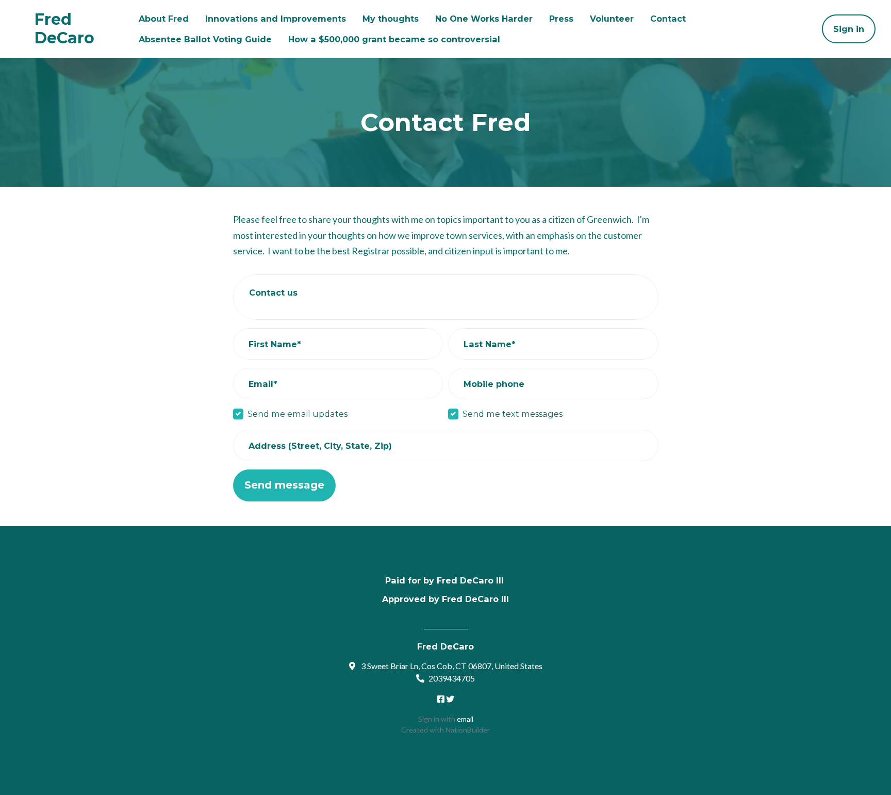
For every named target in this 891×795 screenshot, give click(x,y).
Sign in (848, 29)
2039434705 (451, 678)
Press (561, 18)
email (465, 719)
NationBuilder (468, 729)
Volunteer (612, 18)
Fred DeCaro (64, 28)
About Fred (164, 18)
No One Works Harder (484, 18)
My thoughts (390, 18)
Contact (668, 18)
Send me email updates (298, 414)
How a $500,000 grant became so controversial (394, 39)
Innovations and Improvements (275, 18)
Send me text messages (513, 414)
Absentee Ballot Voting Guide (205, 39)
